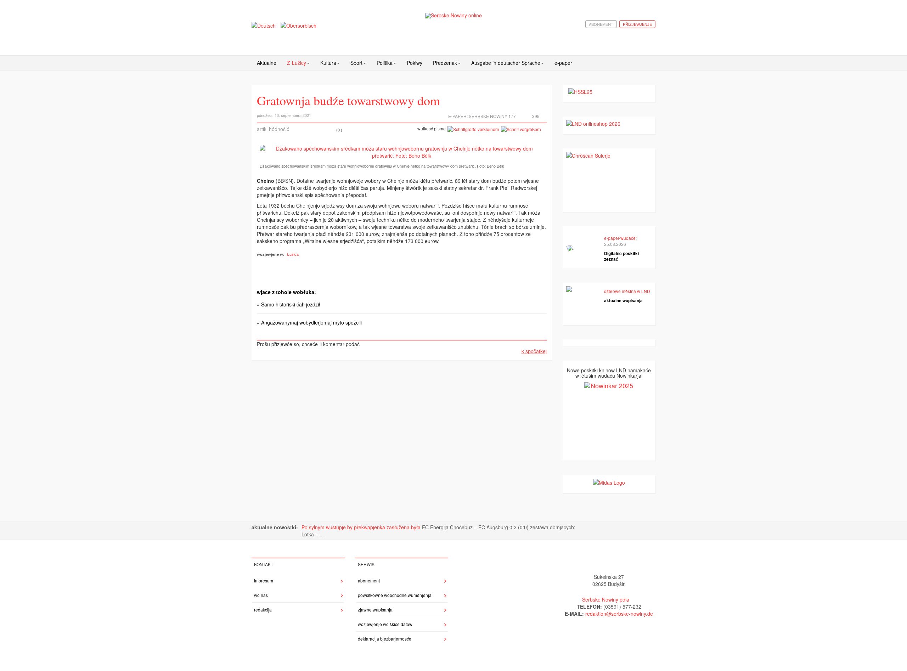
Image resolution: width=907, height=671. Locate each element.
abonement (601, 24)
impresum (263, 580)
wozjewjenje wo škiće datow (385, 624)
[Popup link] (402, 152)
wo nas (261, 595)
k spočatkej (534, 351)
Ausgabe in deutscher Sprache (505, 62)
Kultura (328, 62)
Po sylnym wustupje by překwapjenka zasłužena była (362, 527)
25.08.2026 (615, 244)
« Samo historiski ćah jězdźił (288, 304)
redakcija (263, 610)
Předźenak (445, 62)
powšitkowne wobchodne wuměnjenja (395, 595)
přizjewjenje (637, 24)
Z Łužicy (296, 62)
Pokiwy (414, 62)
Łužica (293, 254)
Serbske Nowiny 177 (492, 116)
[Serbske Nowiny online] (453, 15)
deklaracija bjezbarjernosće (384, 639)
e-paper (563, 62)
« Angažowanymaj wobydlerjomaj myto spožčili (309, 322)
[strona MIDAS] (609, 481)
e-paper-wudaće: (620, 238)
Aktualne (266, 62)
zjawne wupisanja (375, 610)
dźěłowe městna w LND (627, 291)
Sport (356, 62)
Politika (385, 62)
